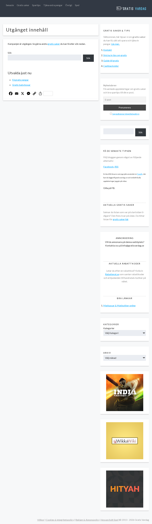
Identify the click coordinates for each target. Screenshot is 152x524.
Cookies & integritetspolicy (60, 519)
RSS (116, 166)
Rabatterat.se (112, 274)
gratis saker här (121, 219)
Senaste (10, 5)
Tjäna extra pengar (52, 5)
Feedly (139, 174)
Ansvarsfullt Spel (109, 519)
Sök (10, 52)
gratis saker (54, 43)
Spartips (36, 5)
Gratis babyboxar (21, 84)
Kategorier (108, 328)
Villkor (40, 519)
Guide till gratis (111, 60)
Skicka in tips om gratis (115, 55)
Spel (77, 5)
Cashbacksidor (111, 65)
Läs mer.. (115, 44)
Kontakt (107, 49)
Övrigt (68, 5)
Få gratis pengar (20, 79)
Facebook (108, 166)
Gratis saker (23, 5)
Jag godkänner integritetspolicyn (125, 114)
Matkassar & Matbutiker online (119, 305)
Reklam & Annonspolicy (87, 519)
